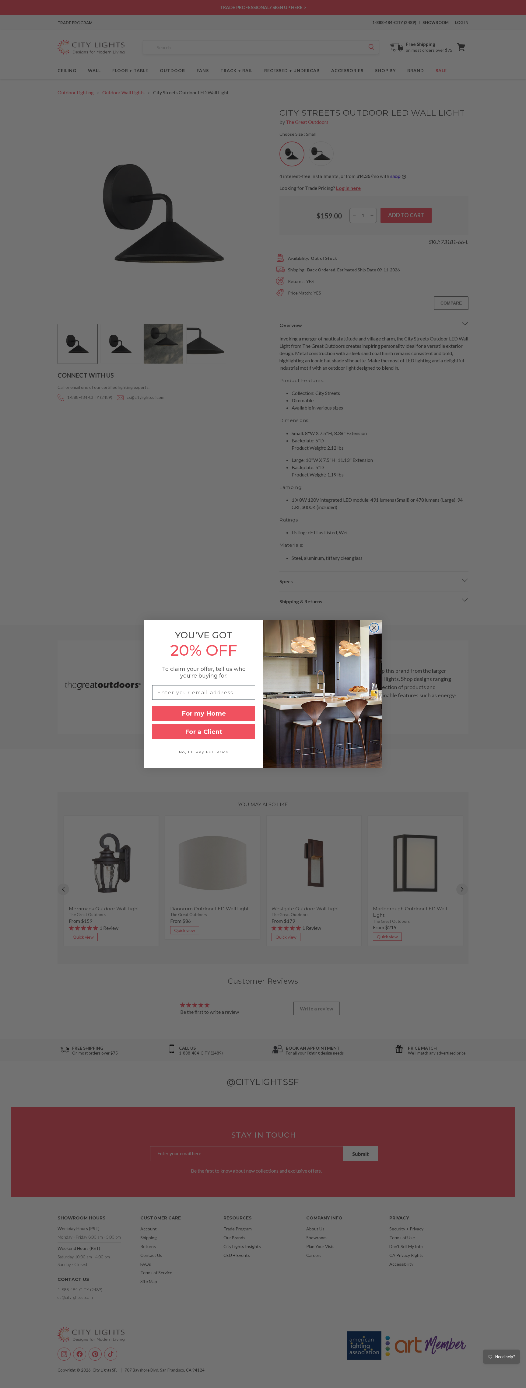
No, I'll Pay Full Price (203, 752)
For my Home (204, 713)
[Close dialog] (374, 627)
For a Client (203, 731)
